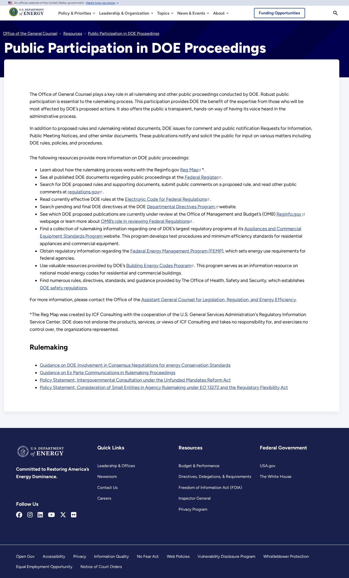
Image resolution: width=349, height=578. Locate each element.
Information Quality (111, 556)
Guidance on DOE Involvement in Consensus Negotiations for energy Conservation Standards (135, 365)
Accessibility (54, 556)
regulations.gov (83, 192)
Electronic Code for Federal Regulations (165, 199)
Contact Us (107, 487)
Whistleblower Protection (286, 556)
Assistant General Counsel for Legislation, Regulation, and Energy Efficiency (218, 299)
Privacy (79, 556)
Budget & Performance (199, 465)
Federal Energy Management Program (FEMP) (176, 251)
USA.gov (267, 465)
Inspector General (195, 498)
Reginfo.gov (289, 214)
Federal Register (201, 177)
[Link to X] (63, 515)
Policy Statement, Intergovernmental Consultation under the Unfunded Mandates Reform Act (135, 380)
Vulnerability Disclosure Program (226, 556)
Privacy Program (193, 509)
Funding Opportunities (279, 12)
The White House (276, 476)
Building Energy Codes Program (158, 265)
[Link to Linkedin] (40, 515)
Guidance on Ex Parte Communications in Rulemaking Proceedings (107, 372)
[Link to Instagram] (30, 515)
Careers (104, 498)
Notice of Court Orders (101, 566)
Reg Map (189, 170)
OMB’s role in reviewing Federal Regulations (145, 221)
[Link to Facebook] (19, 515)
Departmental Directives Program (181, 206)
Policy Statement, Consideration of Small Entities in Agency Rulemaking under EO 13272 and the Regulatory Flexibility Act (164, 387)
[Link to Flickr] (73, 515)
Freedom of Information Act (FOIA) (210, 487)
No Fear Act (148, 556)
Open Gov (25, 556)
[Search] (335, 13)
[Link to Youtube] (51, 515)
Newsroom (107, 476)
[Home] (26, 14)
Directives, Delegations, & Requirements (215, 476)
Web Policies (178, 556)
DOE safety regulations (63, 288)
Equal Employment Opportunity (44, 566)
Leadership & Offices (116, 465)
